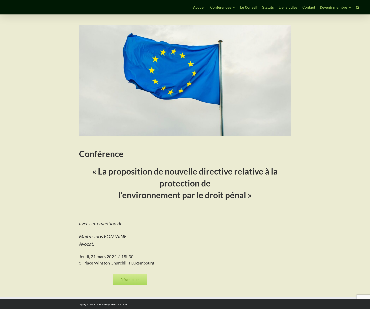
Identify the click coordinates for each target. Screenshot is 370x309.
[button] (357, 7)
